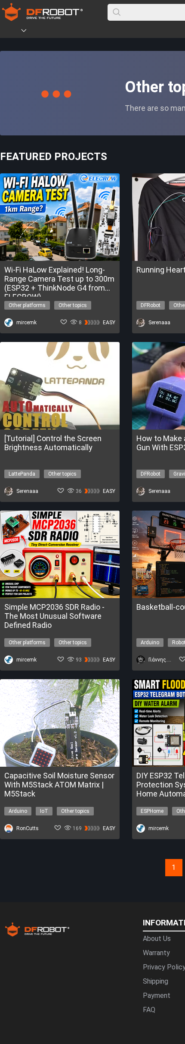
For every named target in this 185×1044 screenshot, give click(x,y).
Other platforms (27, 305)
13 (69, 863)
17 (103, 863)
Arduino (150, 643)
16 (94, 863)
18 (112, 863)
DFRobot (150, 305)
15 (86, 863)
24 (163, 863)
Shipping (155, 981)
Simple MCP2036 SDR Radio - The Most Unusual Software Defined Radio (54, 616)
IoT (44, 811)
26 (180, 863)
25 (172, 863)
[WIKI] (58, 32)
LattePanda (22, 474)
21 (137, 863)
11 (51, 863)
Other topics (73, 305)
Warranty (156, 953)
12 (60, 863)
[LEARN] (84, 32)
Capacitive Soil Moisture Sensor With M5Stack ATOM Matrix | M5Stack (59, 784)
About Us (157, 938)
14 (77, 863)
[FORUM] (46, 32)
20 (129, 863)
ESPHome (152, 811)
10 (43, 863)
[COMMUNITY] (29, 32)
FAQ (149, 1010)
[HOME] (11, 32)
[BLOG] (71, 32)
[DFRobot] (42, 18)
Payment (156, 995)
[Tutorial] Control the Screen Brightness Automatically (53, 443)
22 (146, 863)
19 (120, 863)
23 (155, 863)
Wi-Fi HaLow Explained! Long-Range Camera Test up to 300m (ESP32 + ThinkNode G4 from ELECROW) (59, 278)
